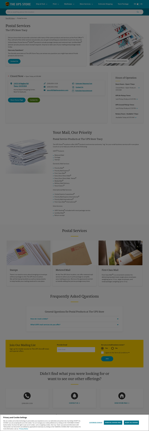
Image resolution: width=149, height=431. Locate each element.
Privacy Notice (23, 429)
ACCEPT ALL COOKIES (131, 422)
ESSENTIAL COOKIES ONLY (113, 422)
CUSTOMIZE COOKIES (95, 422)
